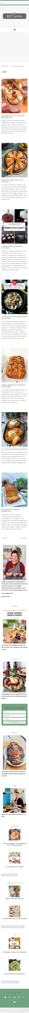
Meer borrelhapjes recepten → (13, 926)
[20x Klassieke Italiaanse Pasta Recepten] (14, 943)
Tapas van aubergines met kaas (14, 898)
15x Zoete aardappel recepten (14, 449)
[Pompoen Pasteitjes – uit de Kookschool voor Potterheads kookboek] (14, 835)
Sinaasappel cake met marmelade (10, 510)
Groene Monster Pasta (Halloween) (14, 974)
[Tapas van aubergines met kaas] (14, 896)
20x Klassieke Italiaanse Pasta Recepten (14, 952)
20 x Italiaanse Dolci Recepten (14, 866)
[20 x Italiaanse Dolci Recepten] (14, 858)
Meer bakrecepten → (9, 874)
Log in (27, 1010)
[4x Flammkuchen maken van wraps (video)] (14, 917)
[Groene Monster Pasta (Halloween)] (14, 965)
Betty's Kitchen (14, 16)
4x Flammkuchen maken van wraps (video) (14, 918)
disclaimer (22, 1010)
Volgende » (24, 538)
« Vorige (4, 538)
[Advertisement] (14, 47)
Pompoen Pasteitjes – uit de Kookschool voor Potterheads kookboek (14, 844)
